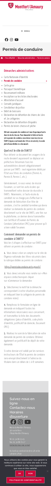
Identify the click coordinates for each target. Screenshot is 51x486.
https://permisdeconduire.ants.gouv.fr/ (23, 267)
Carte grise (9, 85)
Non (30, 473)
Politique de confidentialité (25, 480)
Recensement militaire (14, 93)
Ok (19, 473)
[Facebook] (6, 40)
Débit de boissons (12, 111)
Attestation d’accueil (13, 100)
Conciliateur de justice (14, 107)
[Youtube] (16, 40)
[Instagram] (11, 40)
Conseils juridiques (12, 104)
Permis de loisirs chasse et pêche (20, 126)
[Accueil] (2, 58)
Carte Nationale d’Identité (16, 77)
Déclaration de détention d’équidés (20, 122)
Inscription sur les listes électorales (21, 96)
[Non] (47, 471)
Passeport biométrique (14, 89)
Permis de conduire (13, 81)
